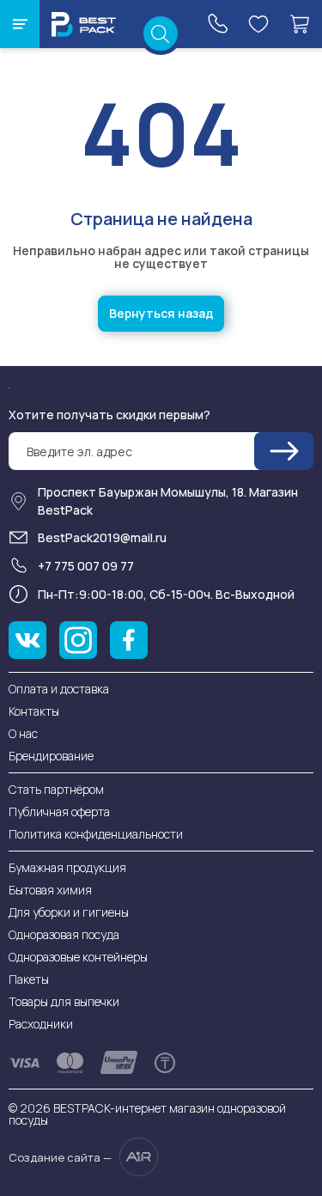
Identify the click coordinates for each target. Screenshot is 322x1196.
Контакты (34, 711)
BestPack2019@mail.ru (102, 537)
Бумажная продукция (67, 867)
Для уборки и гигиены (69, 912)
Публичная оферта (59, 811)
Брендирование (51, 756)
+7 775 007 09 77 (86, 566)
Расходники (41, 1024)
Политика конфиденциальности (96, 834)
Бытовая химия (50, 890)
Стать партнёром (56, 789)
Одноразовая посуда (64, 934)
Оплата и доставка (59, 688)
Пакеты (29, 979)
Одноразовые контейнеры (78, 957)
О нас (23, 733)
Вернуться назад (161, 313)
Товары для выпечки (64, 1001)
